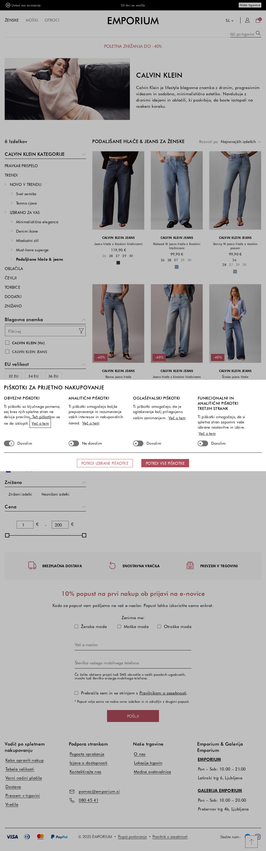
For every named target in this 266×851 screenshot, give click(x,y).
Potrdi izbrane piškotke (105, 463)
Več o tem (40, 423)
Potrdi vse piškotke (165, 463)
